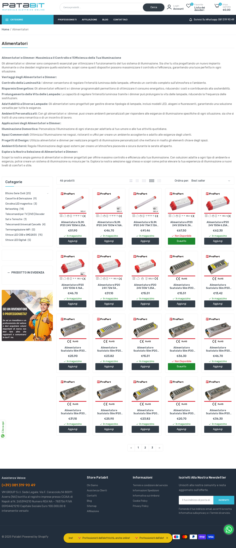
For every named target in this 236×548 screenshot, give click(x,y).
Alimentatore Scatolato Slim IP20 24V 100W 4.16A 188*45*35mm (145, 412)
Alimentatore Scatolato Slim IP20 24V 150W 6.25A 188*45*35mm (109, 412)
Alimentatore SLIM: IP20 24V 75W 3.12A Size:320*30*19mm (145, 224)
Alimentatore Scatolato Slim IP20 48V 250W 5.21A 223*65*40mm (218, 412)
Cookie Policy (140, 500)
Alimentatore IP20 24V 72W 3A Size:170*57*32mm (109, 287)
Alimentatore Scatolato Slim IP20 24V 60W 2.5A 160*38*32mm (181, 287)
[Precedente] (131, 447)
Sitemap (92, 506)
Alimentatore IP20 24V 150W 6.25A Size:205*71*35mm (218, 224)
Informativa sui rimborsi (146, 495)
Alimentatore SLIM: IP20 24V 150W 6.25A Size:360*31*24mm (72, 224)
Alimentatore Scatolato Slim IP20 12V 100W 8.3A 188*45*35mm (109, 349)
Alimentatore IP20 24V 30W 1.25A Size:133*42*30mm (145, 287)
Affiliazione (89, 19)
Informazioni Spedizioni (146, 490)
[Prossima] (159, 447)
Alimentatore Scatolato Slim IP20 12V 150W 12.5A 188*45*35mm (73, 349)
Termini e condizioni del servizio (150, 485)
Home (5, 29)
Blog (105, 19)
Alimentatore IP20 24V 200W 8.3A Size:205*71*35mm (181, 224)
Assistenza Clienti (97, 490)
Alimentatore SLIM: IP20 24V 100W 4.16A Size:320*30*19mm (109, 224)
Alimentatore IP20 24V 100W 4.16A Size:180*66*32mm (72, 287)
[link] (27, 315)
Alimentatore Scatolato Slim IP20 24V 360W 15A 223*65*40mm (218, 349)
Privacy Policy (141, 506)
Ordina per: (182, 180)
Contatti (92, 495)
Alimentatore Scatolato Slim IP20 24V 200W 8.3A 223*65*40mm (73, 412)
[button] (27, 275)
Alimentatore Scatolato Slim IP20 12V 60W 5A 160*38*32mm (145, 349)
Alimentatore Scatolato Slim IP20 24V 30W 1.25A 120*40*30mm (218, 287)
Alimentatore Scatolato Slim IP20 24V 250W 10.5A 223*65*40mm (181, 349)
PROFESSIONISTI (67, 19)
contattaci (120, 19)
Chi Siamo (92, 485)
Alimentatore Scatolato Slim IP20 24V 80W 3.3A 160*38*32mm (181, 412)
